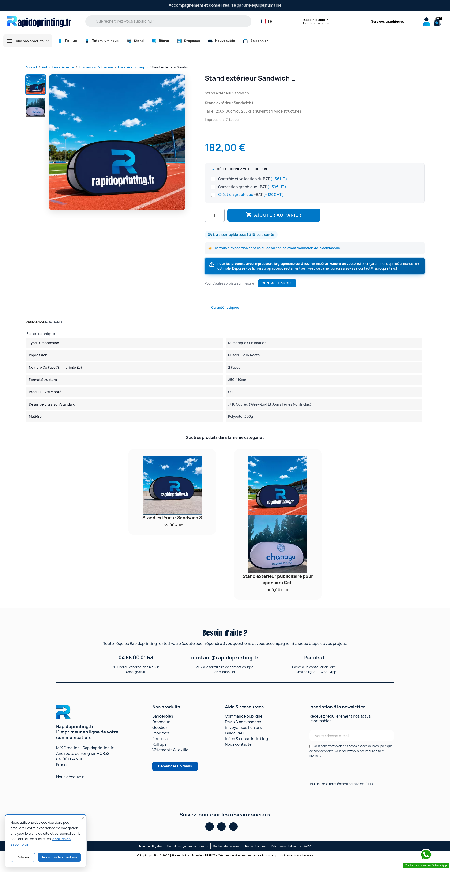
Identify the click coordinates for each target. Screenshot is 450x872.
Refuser (23, 857)
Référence (35, 322)
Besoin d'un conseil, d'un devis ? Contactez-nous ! (225, 5)
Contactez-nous (277, 283)
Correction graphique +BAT (252, 186)
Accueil (31, 67)
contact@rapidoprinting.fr (378, 268)
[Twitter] (233, 826)
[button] (437, 22)
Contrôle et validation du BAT (252, 179)
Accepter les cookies (59, 857)
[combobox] (171, 21)
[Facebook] (209, 826)
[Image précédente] (55, 142)
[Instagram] (221, 826)
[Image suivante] (179, 142)
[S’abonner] (387, 735)
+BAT (251, 194)
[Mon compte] (426, 21)
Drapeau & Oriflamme (96, 67)
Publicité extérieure (58, 67)
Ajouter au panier (274, 215)
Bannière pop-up (131, 67)
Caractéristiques (225, 307)
